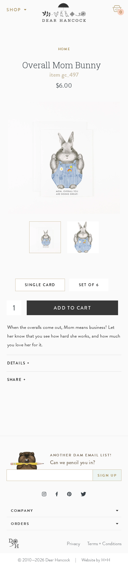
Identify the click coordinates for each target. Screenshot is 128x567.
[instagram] (44, 494)
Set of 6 (88, 285)
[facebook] (57, 494)
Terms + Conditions (104, 543)
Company (22, 510)
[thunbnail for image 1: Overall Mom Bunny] (45, 237)
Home (64, 49)
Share (16, 379)
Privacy (73, 543)
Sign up (107, 475)
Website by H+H (95, 560)
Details (18, 363)
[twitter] (83, 494)
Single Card (40, 285)
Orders (20, 523)
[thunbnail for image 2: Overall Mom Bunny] (83, 237)
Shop (14, 9)
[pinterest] (69, 494)
